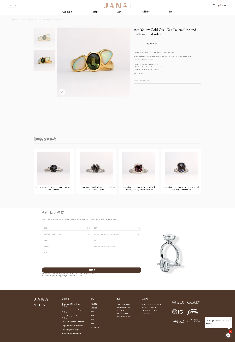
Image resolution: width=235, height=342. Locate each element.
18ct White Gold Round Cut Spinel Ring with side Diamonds (53, 188)
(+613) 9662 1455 (123, 313)
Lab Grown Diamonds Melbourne (73, 322)
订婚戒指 (94, 304)
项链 (92, 316)
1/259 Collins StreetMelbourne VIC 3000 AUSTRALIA (123, 307)
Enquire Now (151, 44)
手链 (92, 319)
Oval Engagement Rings (70, 329)
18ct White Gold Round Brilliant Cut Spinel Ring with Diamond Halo (96, 188)
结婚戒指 (94, 308)
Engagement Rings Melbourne (72, 326)
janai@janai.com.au (123, 316)
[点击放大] (62, 92)
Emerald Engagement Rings (71, 333)
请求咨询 (91, 270)
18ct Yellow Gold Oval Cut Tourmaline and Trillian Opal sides (40, 19)
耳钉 (92, 312)
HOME (14, 19)
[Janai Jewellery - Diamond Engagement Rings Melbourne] (117, 5)
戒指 (92, 323)
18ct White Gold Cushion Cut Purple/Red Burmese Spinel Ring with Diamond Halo (139, 188)
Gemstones (95, 327)
